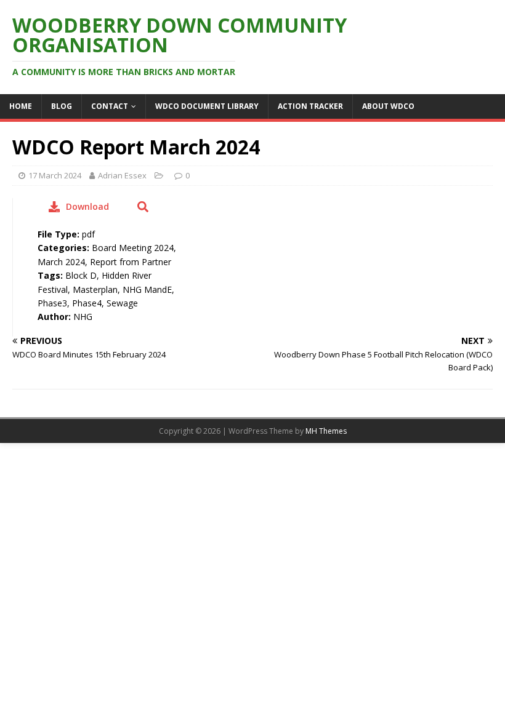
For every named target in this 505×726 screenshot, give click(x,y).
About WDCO (388, 106)
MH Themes (326, 431)
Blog (61, 106)
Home (20, 106)
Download (87, 206)
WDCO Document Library (207, 106)
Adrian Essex (122, 175)
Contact (109, 106)
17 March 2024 (54, 175)
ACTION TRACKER (310, 106)
